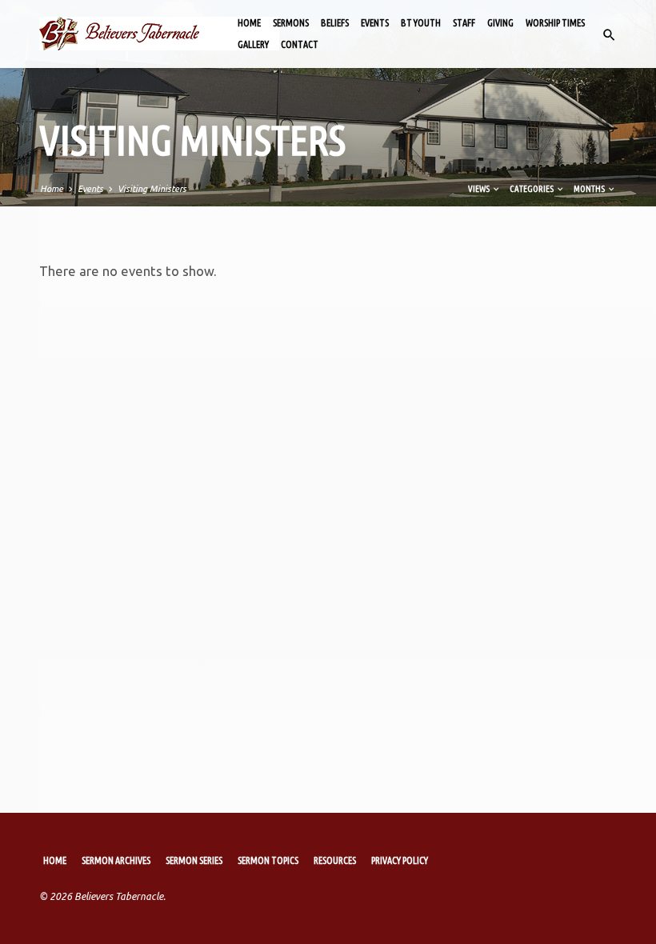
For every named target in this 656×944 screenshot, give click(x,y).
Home (249, 23)
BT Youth (421, 23)
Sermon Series (194, 860)
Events (375, 23)
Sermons (291, 23)
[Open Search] (609, 35)
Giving (500, 23)
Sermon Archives (116, 860)
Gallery (253, 44)
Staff (464, 23)
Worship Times (555, 23)
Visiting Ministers (152, 189)
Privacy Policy (399, 860)
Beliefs (335, 23)
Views (479, 189)
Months (590, 189)
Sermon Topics (268, 860)
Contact (299, 44)
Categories (532, 189)
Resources (335, 860)
